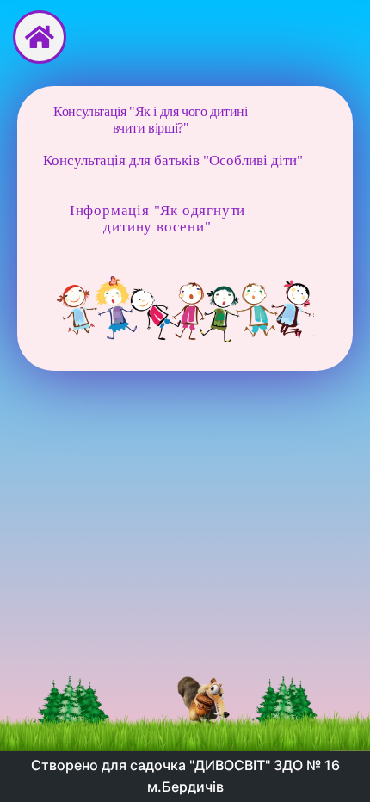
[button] (150, 120)
